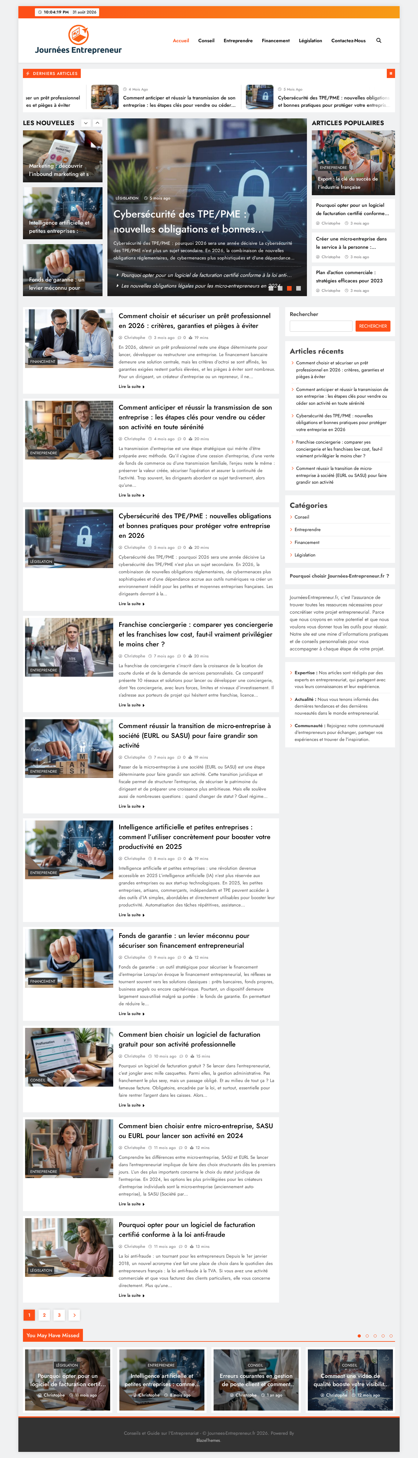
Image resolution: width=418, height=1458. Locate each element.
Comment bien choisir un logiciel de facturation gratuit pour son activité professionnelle (189, 1039)
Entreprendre (238, 40)
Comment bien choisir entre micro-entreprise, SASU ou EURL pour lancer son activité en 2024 (196, 1130)
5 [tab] (391, 1335)
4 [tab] (299, 289)
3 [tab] (290, 289)
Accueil (181, 40)
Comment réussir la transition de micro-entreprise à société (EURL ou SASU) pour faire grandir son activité (195, 735)
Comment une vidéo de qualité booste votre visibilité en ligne (58, 287)
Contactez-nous (348, 40)
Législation (310, 40)
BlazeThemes (208, 1440)
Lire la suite (130, 386)
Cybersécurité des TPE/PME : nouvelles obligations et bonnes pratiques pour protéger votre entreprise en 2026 (302, 105)
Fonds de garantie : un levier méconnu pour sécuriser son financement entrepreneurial (184, 940)
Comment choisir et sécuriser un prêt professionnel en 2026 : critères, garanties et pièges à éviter (195, 320)
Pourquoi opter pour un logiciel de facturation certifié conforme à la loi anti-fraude (352, 213)
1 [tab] (272, 289)
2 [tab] (281, 289)
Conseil (206, 40)
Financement (276, 40)
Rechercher (304, 314)
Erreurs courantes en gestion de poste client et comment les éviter (256, 1384)
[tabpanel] (207, 207)
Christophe (331, 223)
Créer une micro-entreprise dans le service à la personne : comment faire (351, 247)
